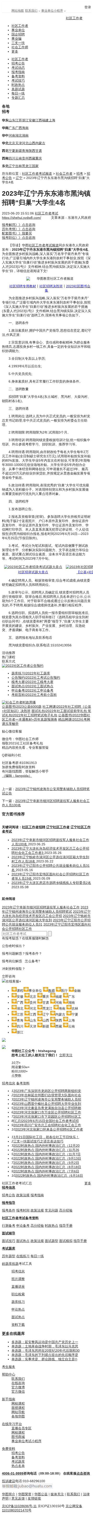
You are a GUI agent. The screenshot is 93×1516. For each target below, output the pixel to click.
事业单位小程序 (52, 10)
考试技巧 (18, 80)
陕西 (32, 151)
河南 (12, 135)
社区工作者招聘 (33, 827)
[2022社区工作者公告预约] (22, 666)
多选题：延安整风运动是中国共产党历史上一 (44, 1342)
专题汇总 (18, 98)
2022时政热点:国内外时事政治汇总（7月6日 (46, 1171)
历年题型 (8, 1256)
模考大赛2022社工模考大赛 (32, 682)
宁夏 (12, 151)
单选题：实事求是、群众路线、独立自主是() (44, 1359)
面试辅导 (8, 1233)
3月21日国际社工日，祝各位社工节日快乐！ (46, 1137)
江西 (38, 120)
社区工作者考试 (46, 213)
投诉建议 (8, 1481)
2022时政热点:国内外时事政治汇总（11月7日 (47, 1154)
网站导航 (18, 1412)
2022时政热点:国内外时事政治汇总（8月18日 (47, 1167)
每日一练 (18, 93)
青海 (25, 151)
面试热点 (23, 1241)
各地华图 (18, 1416)
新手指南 (8, 1399)
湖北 (18, 135)
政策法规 (23, 1195)
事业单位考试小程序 (26, 1441)
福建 (45, 120)
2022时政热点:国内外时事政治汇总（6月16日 (49, 1175)
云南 (18, 158)
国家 (35, 166)
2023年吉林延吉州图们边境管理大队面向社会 (47, 1095)
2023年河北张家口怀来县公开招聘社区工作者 (49, 1129)
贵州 (25, 158)
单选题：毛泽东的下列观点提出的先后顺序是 (44, 1355)
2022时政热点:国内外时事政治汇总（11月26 (46, 1150)
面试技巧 (8, 1241)
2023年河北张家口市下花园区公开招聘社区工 (47, 1116)
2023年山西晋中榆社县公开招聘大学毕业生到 (47, 1104)
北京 (12, 143)
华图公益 (41, 1494)
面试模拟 (65, 1241)
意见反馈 (18, 1498)
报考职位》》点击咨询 (18, 237)
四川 (12, 158)
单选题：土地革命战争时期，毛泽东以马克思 (44, 1346)
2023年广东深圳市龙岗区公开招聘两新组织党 (47, 1091)
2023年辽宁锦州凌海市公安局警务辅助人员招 (47, 1099)
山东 (12, 120)
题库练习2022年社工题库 (30, 673)
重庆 (38, 158)
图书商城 (18, 1437)
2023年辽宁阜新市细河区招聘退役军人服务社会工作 (41, 907)
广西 (18, 128)
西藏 (32, 158)
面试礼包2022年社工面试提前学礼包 (59, 711)
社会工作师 (19, 47)
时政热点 (18, 85)
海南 (25, 128)
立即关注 (65, 1055)
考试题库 (8, 1248)
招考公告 (18, 63)
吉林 (18, 166)
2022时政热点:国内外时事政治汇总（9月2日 (46, 1163)
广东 (12, 128)
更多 (14, 51)
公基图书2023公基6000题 (21, 706)
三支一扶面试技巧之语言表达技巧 (38, 1141)
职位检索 (18, 1294)
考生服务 (8, 1367)
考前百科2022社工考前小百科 (34, 695)
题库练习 (18, 1302)
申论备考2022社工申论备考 (32, 690)
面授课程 (18, 1408)
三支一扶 (18, 43)
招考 (79, 173)
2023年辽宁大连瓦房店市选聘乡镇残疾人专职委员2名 (51, 883)
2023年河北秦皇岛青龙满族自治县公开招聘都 (47, 1108)
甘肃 (38, 151)
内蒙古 (40, 143)
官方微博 (18, 1387)
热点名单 (18, 1466)
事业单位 (18, 30)
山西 (32, 143)
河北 (25, 143)
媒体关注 (57, 1494)
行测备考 (8, 1225)
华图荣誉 (24, 1494)
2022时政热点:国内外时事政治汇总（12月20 (46, 1145)
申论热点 (18, 1309)
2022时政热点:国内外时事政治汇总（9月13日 (47, 1158)
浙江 (25, 120)
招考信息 (8, 1083)
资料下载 (18, 1324)
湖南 (25, 135)
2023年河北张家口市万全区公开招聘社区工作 (47, 1112)
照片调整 (18, 1279)
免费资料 (8, 1449)
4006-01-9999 (12, 1473)
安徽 (32, 120)
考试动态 (18, 68)
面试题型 (51, 1241)
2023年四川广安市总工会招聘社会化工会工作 (47, 1125)
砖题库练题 (10, 1264)
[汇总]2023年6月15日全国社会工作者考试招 (46, 1121)
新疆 (18, 151)
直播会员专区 (21, 1428)
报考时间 (23, 1210)
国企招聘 (18, 34)
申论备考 (23, 1225)
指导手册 (65, 1225)
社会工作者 (64, 173)
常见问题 (51, 1210)
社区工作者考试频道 (37, 173)
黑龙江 (27, 166)
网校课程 (18, 1403)
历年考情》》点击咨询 (18, 229)
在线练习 (23, 1256)
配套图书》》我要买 (17, 233)
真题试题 (18, 89)
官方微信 (18, 1391)
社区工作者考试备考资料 (20, 1218)
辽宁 (12, 166)
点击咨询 (83, 1473)
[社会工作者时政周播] (19, 702)
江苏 (18, 120)
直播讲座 (18, 1286)
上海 (52, 120)
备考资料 (18, 76)
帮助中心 (8, 1374)
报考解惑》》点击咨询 (18, 225)
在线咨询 (18, 1383)
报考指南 (18, 72)
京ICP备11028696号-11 (19, 1506)
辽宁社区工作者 (58, 827)
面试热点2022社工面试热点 (32, 686)
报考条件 (8, 1210)
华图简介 (8, 1494)
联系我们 (31, 10)
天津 (18, 143)
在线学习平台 (12, 1424)
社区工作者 (74, 18)
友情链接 (34, 1498)
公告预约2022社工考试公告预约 (35, 677)
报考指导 (8, 1203)
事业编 (16, 38)
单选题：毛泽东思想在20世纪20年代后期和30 (45, 1350)
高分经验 (65, 1210)
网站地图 (17, 10)
